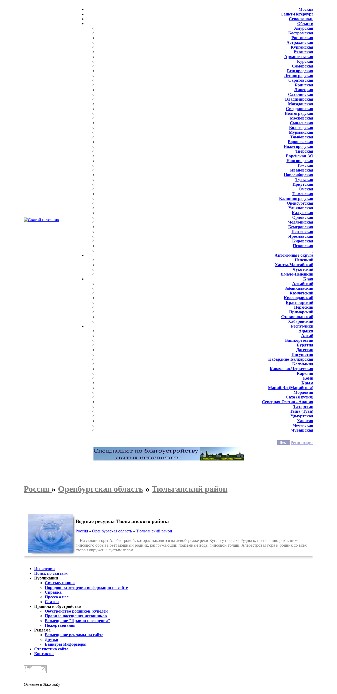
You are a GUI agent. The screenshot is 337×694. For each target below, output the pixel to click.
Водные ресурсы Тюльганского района (122, 521)
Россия (82, 531)
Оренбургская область (112, 531)
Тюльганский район (154, 531)
